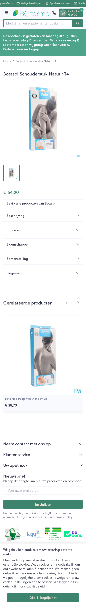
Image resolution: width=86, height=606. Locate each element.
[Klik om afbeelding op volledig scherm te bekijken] (43, 120)
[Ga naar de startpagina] (31, 13)
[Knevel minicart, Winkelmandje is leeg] (63, 13)
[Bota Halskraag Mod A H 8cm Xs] (43, 355)
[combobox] (38, 23)
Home (7, 61)
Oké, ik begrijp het (43, 597)
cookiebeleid (35, 586)
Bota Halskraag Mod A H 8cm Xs (26, 399)
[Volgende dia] (78, 303)
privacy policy (63, 517)
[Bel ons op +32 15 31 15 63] (54, 13)
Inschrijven (43, 504)
